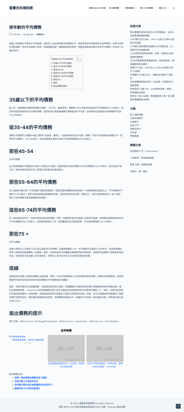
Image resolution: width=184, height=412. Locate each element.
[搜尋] (174, 8)
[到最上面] (178, 406)
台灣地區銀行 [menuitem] (129, 8)
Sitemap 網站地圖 (116, 407)
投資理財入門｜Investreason (144, 151)
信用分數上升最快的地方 (26, 381)
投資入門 (134, 125)
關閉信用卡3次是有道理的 (27, 388)
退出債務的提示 (60, 86)
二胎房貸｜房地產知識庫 (142, 157)
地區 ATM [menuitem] (162, 8)
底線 (55, 82)
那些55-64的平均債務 (63, 73)
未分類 (133, 132)
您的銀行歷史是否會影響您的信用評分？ (34, 384)
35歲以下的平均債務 (62, 63)
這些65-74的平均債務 (63, 76)
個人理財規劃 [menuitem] (114, 8)
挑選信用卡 (41, 34)
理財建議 (134, 136)
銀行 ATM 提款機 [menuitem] (146, 8)
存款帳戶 (134, 121)
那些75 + (57, 79)
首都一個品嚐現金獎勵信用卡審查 (31, 377)
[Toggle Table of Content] (77, 59)
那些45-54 (58, 69)
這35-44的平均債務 (62, 66)
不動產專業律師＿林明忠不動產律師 (28, 340)
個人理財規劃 (136, 114)
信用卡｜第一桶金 (138, 171)
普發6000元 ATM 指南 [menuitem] (97, 8)
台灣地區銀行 (136, 118)
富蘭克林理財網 (21, 8)
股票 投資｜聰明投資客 (141, 164)
